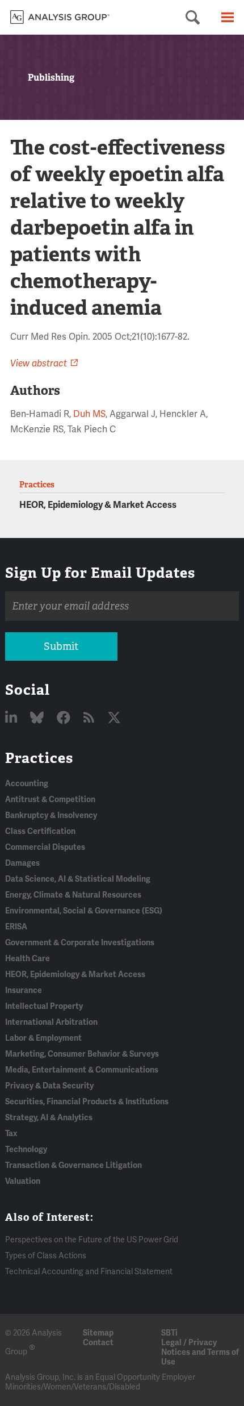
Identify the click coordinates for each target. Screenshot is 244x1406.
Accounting (26, 783)
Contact (98, 1342)
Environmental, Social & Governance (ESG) (83, 911)
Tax (11, 1133)
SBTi (169, 1333)
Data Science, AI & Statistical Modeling (77, 879)
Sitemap (98, 1333)
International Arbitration (51, 1022)
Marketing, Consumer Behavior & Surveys (82, 1054)
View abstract (38, 363)
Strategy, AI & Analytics (48, 1118)
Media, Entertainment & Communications (81, 1070)
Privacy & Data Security (49, 1086)
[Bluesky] (38, 718)
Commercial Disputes (45, 847)
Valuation (22, 1181)
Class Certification (40, 831)
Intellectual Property (44, 1006)
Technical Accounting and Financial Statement (89, 1271)
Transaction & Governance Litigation (73, 1165)
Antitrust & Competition (50, 799)
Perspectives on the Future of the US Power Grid (91, 1240)
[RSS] (90, 718)
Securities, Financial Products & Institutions (87, 1102)
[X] (114, 718)
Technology (26, 1149)
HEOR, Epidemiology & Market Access (97, 505)
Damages (22, 863)
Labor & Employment (43, 1038)
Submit (61, 646)
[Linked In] (12, 718)
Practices (39, 758)
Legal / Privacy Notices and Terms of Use (200, 1352)
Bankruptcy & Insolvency (51, 815)
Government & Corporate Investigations (79, 943)
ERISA (16, 927)
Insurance (23, 990)
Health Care (27, 958)
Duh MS (89, 414)
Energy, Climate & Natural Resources (73, 895)
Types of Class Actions (45, 1256)
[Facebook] (65, 718)
